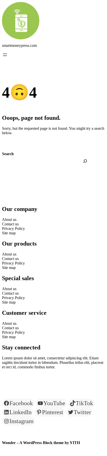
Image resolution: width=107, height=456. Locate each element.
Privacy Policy (13, 228)
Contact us (10, 224)
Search (8, 154)
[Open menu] (5, 55)
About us (9, 219)
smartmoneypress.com (19, 45)
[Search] (85, 161)
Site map (9, 233)
